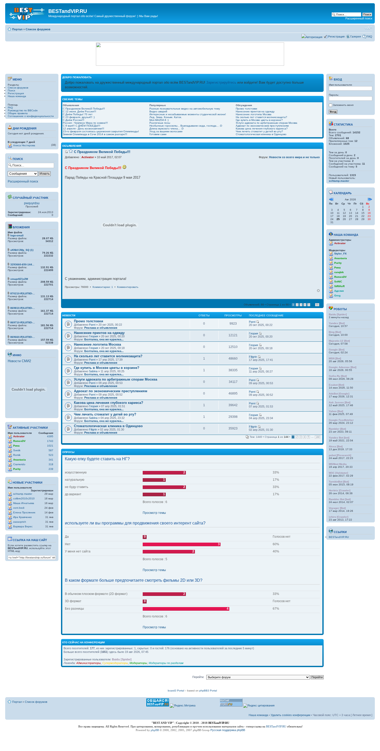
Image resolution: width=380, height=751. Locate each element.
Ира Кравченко (22, 517)
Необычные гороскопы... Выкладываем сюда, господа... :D (185, 125)
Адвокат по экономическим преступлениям (262, 125)
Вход (337, 79)
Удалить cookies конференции (290, 715)
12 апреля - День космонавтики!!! (83, 128)
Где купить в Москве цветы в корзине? (259, 120)
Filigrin (253, 356)
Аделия (339, 290)
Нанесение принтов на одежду (255, 111)
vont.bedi (18, 507)
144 (318, 437)
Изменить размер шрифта (368, 28)
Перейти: (198, 677)
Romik (16, 455)
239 (51, 469)
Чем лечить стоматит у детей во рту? (259, 131)
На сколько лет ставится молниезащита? (261, 117)
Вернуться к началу (318, 290)
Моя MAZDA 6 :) (159, 120)
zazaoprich (19, 521)
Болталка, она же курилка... (104, 339)
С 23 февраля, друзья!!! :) (79, 117)
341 (51, 459)
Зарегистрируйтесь (221, 82)
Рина (16, 445)
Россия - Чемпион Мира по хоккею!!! (85, 122)
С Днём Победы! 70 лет (78, 114)
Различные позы (159, 122)
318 (51, 464)
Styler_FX (340, 253)
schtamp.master (22, 493)
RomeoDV (19, 441)
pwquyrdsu (32, 203)
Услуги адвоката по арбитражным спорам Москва (266, 122)
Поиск (11, 90)
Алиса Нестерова (24, 145)
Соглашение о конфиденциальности (31, 116)
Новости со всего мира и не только (294, 157)
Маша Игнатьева (23, 503)
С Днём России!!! (73, 120)
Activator (19, 436)
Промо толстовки (246, 108)
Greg (337, 295)
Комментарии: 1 (103, 287)
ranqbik (339, 272)
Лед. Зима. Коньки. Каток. (165, 117)
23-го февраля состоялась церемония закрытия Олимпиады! (101, 131)
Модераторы (138, 663)
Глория (93, 336)
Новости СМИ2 (19, 361)
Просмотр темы (154, 513)
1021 (50, 445)
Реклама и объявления (100, 327)
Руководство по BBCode (23, 110)
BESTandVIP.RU (339, 537)
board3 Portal (176, 690)
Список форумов (38, 29)
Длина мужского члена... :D (166, 128)
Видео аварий (158, 111)
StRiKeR (339, 286)
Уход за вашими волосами (166, 131)
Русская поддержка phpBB (227, 730)
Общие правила (18, 113)
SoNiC (338, 281)
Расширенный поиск (358, 18)
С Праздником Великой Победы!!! (84, 108)
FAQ (369, 36)
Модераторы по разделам (166, 663)
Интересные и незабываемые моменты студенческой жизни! (187, 114)
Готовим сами (157, 134)
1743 (50, 441)
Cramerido (19, 464)
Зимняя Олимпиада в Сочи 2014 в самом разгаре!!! (95, 134)
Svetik (16, 450)
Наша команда (17, 96)
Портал (17, 29)
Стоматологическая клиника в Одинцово (261, 134)
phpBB (155, 730)
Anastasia (19, 459)
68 (317, 304)
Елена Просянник (24, 512)
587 (51, 450)
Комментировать (127, 287)
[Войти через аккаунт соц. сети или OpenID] (311, 36)
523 (51, 455)
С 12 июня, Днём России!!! (79, 111)
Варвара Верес (23, 526)
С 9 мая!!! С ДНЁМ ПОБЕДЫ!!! (81, 125)
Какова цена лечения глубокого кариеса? (262, 128)
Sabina (93, 371)
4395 (50, 436)
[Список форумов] (27, 12)
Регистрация (336, 36)
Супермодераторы (115, 663)
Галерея (355, 36)
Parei (92, 324)
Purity (17, 469)
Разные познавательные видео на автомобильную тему (184, 108)
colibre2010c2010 (24, 498)
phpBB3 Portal (208, 690)
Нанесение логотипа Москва (253, 114)
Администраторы (88, 663)
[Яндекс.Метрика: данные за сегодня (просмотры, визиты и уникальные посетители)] (182, 706)
